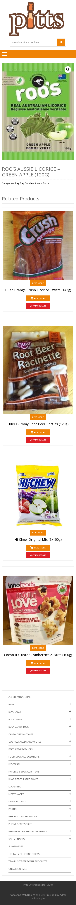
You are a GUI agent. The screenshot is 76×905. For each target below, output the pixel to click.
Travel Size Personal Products (27, 861)
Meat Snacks (16, 794)
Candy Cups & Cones (20, 734)
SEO (43, 895)
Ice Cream (14, 764)
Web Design (28, 895)
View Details (39, 306)
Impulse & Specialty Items (23, 771)
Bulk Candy (15, 719)
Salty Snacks (16, 839)
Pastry (12, 809)
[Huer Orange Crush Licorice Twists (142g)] (38, 245)
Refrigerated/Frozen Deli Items (27, 831)
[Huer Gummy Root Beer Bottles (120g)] (38, 370)
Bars (11, 704)
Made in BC (14, 786)
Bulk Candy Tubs (18, 726)
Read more (38, 283)
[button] (68, 69)
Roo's (46, 183)
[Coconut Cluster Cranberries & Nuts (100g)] (38, 610)
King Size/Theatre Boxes (23, 779)
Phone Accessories (20, 824)
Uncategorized (17, 868)
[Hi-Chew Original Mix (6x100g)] (38, 495)
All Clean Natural (19, 696)
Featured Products (20, 749)
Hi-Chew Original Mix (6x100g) (38, 540)
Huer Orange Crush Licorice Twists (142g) (38, 290)
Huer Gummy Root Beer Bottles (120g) (38, 424)
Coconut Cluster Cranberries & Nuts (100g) (38, 655)
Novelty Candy (17, 801)
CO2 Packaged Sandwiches (24, 741)
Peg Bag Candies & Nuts (28, 183)
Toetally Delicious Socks (24, 854)
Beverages (15, 711)
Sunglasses (15, 846)
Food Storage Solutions (24, 756)
